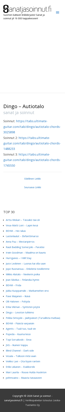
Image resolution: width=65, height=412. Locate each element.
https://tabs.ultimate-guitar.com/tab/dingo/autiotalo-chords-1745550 (32, 159)
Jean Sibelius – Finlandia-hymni (22, 279)
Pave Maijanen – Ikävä (18, 296)
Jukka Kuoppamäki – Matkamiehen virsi (27, 290)
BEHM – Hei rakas (16, 230)
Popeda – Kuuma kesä (18, 334)
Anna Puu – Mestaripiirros (20, 241)
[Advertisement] (32, 56)
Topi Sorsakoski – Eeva (18, 339)
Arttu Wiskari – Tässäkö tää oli (23, 220)
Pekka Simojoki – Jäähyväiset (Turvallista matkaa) (33, 317)
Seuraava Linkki (32, 187)
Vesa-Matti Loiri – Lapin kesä (22, 225)
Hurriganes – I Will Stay (18, 258)
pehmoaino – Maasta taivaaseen (24, 377)
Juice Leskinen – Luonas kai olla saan (26, 263)
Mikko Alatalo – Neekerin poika (23, 274)
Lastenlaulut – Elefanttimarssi (22, 236)
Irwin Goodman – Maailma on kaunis (26, 252)
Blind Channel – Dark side (20, 350)
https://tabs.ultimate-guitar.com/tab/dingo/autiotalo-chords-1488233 (32, 143)
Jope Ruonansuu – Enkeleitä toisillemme (28, 268)
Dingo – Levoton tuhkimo (20, 312)
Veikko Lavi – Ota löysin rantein (23, 361)
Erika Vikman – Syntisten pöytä (23, 307)
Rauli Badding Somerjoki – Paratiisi (25, 247)
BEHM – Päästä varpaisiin (20, 323)
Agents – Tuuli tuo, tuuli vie (21, 328)
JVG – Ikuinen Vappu (17, 345)
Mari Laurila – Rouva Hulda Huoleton (26, 372)
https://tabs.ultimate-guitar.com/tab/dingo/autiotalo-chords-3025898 (32, 126)
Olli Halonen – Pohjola (18, 301)
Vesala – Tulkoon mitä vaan (21, 356)
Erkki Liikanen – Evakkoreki (20, 366)
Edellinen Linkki (32, 178)
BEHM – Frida (13, 285)
